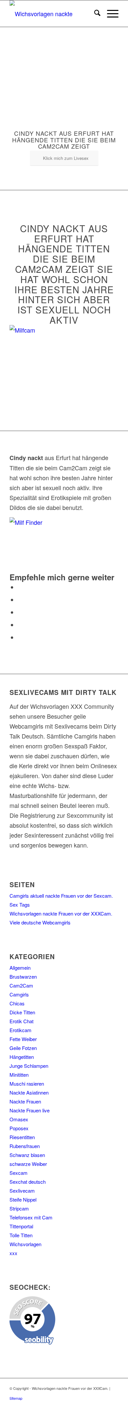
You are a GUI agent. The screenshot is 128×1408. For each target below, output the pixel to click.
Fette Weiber (23, 1038)
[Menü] (109, 13)
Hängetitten (22, 1056)
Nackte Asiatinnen (29, 1092)
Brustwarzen (23, 976)
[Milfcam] (51, 330)
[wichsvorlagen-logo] (53, 13)
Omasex (19, 1119)
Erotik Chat (21, 1021)
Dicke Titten (22, 1012)
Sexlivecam (22, 1190)
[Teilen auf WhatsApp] (20, 612)
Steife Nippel (23, 1199)
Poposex (19, 1128)
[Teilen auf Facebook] (20, 587)
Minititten (19, 1074)
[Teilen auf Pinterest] (20, 625)
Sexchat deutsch (28, 1181)
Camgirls (19, 994)
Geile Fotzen (23, 1047)
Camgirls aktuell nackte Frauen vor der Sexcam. (61, 895)
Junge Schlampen (29, 1065)
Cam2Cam (21, 985)
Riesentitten (22, 1137)
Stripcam (19, 1208)
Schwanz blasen (27, 1154)
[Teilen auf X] (20, 600)
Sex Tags (20, 904)
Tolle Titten (21, 1235)
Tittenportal (21, 1226)
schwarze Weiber (28, 1163)
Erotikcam (21, 1030)
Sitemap (16, 1398)
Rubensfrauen (25, 1145)
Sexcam (19, 1172)
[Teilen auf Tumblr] (20, 637)
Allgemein (20, 967)
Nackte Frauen (25, 1101)
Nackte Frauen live (30, 1110)
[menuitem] (94, 13)
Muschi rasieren (27, 1083)
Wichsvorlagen (25, 1244)
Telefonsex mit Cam (31, 1217)
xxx (13, 1252)
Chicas (17, 1003)
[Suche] (94, 13)
